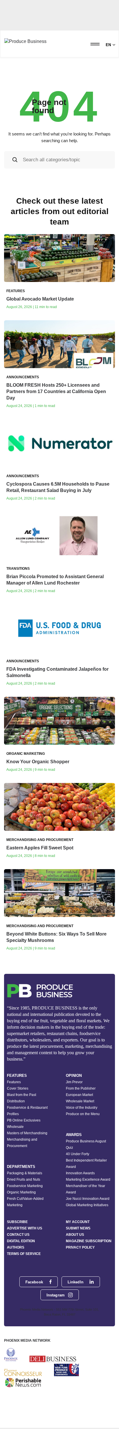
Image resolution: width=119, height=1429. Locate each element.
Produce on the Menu (83, 1114)
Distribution (16, 1101)
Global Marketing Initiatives (87, 1205)
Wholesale (15, 1127)
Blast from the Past (21, 1095)
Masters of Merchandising (27, 1133)
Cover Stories (17, 1088)
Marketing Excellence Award (88, 1179)
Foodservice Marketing (25, 1186)
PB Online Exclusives (23, 1120)
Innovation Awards (80, 1173)
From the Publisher (81, 1088)
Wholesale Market (80, 1101)
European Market (79, 1095)
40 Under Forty (77, 1154)
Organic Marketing (21, 1192)
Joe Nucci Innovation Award (87, 1199)
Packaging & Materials (24, 1173)
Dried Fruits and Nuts (23, 1179)
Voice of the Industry (81, 1108)
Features (14, 1082)
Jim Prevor (74, 1082)
